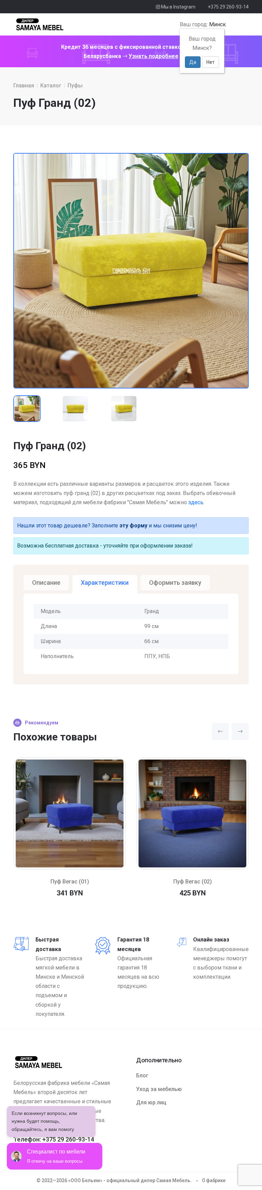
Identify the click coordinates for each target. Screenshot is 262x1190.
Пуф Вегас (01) (69, 881)
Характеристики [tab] (105, 582)
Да (192, 62)
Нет (210, 62)
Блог (142, 1075)
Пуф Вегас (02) (192, 881)
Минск (217, 24)
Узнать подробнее (153, 56)
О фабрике (213, 1180)
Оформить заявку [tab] (175, 582)
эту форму (133, 525)
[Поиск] (232, 24)
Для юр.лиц (151, 1102)
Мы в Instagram (177, 7)
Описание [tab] (46, 582)
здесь (195, 502)
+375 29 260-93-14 (228, 7)
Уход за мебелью (159, 1089)
